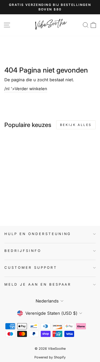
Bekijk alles (76, 125)
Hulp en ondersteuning (37, 234)
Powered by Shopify (50, 357)
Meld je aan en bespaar (37, 284)
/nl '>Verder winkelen (25, 88)
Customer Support (30, 267)
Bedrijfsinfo (22, 251)
